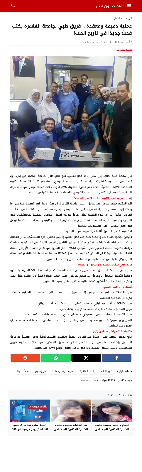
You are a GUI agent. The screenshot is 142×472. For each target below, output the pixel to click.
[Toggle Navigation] (130, 6)
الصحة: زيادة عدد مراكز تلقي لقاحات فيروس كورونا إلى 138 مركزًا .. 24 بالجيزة (30, 429)
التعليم (116, 18)
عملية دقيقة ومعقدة (63, 371)
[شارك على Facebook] (117, 358)
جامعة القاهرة (87, 371)
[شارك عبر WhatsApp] (56, 358)
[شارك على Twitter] (86, 358)
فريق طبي (40, 371)
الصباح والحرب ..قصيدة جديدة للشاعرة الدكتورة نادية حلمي (112, 427)
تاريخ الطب (106, 371)
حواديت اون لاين (110, 6)
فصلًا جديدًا (23, 371)
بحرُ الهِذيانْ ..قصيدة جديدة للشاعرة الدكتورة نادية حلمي (71, 427)
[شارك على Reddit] (25, 358)
